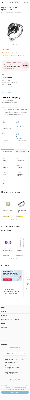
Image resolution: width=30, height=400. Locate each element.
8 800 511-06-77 (9, 359)
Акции (3, 307)
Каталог (4, 328)
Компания (4, 336)
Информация (5, 340)
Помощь (4, 344)
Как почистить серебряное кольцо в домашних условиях (11, 291)
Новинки (4, 315)
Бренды (3, 323)
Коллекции (5, 332)
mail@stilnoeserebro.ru (11, 362)
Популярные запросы (15, 347)
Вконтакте (11, 379)
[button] (13, 44)
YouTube (19, 379)
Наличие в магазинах (22, 151)
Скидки (3, 311)
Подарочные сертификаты (10, 319)
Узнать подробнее (8, 68)
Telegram (15, 379)
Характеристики (7, 151)
